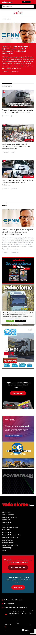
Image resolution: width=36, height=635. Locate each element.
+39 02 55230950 (9, 603)
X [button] (32, 313)
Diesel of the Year (7, 540)
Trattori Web (6, 530)
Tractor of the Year (8, 543)
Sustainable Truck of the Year (11, 535)
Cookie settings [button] (21, 321)
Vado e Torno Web (8, 515)
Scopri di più (18, 587)
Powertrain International (10, 527)
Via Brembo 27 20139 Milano (13, 600)
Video (17, 116)
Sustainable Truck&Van (9, 517)
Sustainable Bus (7, 522)
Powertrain (5, 525)
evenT (4, 550)
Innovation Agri (7, 548)
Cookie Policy (17, 318)
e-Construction (6, 532)
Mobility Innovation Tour (10, 545)
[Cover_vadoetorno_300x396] (18, 305)
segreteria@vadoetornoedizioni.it (15, 607)
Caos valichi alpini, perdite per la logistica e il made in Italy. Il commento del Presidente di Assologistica (16, 49)
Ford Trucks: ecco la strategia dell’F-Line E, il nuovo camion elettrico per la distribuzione (18, 182)
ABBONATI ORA (18, 393)
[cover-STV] (18, 348)
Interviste (14, 188)
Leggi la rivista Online (18, 567)
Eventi (13, 152)
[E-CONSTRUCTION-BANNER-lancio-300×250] (18, 455)
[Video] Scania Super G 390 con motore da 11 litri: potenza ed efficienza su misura (17, 111)
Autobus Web (6, 520)
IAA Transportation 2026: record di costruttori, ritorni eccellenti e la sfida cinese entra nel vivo (16, 146)
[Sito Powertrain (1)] (18, 481)
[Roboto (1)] (18, 270)
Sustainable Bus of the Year (10, 537)
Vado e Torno (6, 512)
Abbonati (26, 2)
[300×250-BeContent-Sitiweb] (18, 429)
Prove (13, 116)
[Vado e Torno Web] (7, 2)
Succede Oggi (15, 71)
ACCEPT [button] (10, 321)
